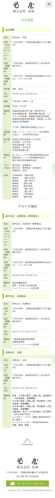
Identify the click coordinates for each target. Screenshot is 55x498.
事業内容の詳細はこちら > (32, 127)
